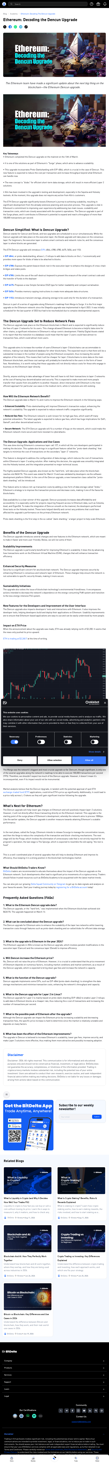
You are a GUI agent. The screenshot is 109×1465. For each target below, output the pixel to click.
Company (8, 1361)
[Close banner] (105, 703)
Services (8, 1375)
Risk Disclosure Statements (75, 1449)
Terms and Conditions (54, 1449)
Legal (6, 1396)
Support (7, 1382)
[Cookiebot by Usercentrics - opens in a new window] (87, 703)
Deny (19, 760)
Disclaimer (8, 1434)
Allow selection (54, 760)
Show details (95, 752)
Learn (6, 1389)
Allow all (89, 760)
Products (8, 1368)
